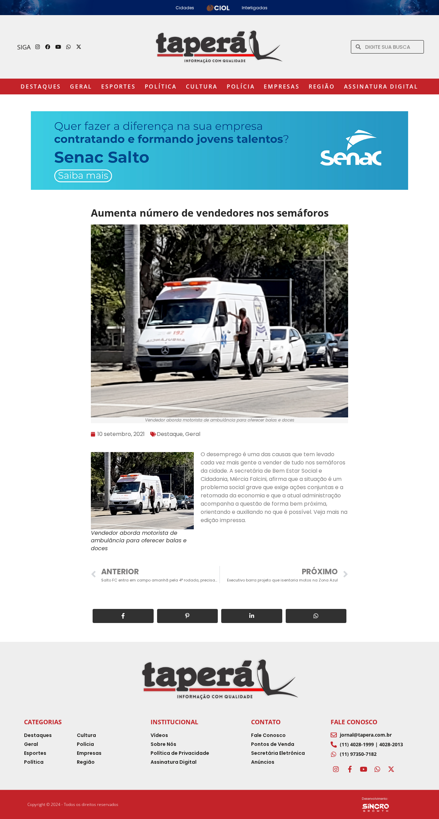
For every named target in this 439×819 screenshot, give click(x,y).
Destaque (170, 434)
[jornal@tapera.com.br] (334, 735)
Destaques (41, 86)
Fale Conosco (354, 722)
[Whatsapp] (68, 47)
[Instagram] (38, 47)
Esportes (118, 86)
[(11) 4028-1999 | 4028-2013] (334, 744)
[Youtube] (58, 47)
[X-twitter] (79, 47)
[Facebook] (48, 47)
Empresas (281, 86)
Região (322, 86)
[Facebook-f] (349, 769)
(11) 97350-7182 (358, 754)
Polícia (241, 86)
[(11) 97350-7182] (334, 754)
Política (161, 86)
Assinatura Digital (381, 86)
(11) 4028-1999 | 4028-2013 (371, 744)
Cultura (202, 86)
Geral (81, 86)
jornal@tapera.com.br (366, 734)
